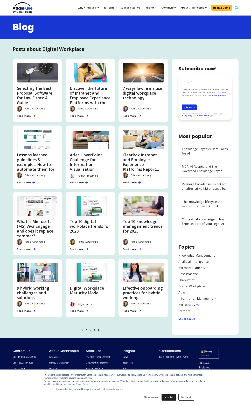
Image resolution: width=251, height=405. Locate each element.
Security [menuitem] (53, 368)
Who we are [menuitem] (55, 356)
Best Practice (188, 274)
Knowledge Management (196, 255)
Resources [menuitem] (128, 362)
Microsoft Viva (189, 305)
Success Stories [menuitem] (130, 7)
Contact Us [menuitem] (21, 351)
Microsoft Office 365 (193, 268)
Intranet (184, 311)
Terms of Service (202, 115)
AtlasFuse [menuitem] (93, 351)
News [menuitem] (125, 356)
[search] (236, 8)
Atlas (182, 292)
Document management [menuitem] (97, 362)
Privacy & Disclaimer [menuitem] (59, 362)
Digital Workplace (191, 286)
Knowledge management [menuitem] (98, 356)
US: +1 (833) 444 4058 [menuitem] (23, 362)
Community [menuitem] (168, 7)
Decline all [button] (186, 397)
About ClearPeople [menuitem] (192, 7)
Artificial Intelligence (193, 262)
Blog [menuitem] (125, 368)
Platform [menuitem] (108, 7)
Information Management (197, 298)
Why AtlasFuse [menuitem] (87, 7)
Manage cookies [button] (151, 397)
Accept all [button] (168, 397)
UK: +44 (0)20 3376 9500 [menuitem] (24, 356)
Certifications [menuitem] (170, 351)
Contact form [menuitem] (19, 368)
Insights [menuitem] (150, 7)
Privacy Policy (82, 383)
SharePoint (186, 280)
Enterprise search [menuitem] (94, 368)
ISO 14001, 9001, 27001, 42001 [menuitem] (174, 356)
